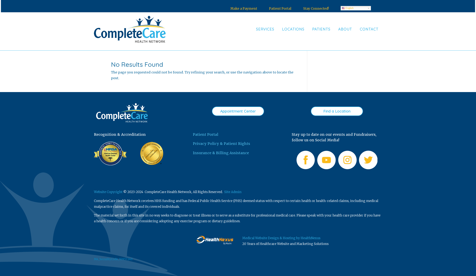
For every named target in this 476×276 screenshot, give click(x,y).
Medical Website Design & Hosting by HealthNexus (281, 238)
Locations (293, 29)
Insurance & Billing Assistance (221, 153)
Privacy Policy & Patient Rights (221, 143)
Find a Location (336, 111)
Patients (321, 29)
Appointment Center (238, 111)
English (349, 8)
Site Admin (233, 192)
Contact (369, 29)
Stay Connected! (316, 9)
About (345, 29)
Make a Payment (243, 9)
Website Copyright (108, 192)
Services (265, 29)
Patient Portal (280, 9)
